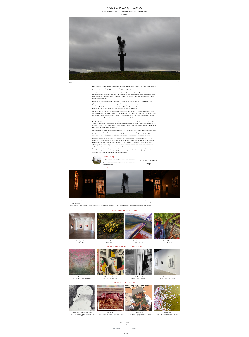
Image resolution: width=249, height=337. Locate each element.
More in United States (124, 282)
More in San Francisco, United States (124, 246)
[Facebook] (122, 333)
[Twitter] (124, 333)
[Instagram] (127, 333)
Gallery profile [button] (107, 167)
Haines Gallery (108, 156)
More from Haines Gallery (124, 210)
